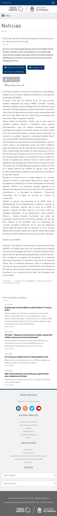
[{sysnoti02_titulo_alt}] (14, 85)
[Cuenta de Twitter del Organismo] (31, 408)
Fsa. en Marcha (28, 281)
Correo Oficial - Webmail (28, 422)
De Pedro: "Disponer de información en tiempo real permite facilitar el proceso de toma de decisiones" (28, 336)
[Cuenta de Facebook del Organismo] (18, 408)
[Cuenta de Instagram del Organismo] (25, 408)
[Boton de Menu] (53, 3)
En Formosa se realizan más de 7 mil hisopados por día (26, 357)
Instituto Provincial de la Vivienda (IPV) (28, 459)
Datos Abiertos (28, 431)
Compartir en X (36, 67)
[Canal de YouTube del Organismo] (38, 408)
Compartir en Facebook (15, 67)
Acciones (11, 79)
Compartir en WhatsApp (15, 72)
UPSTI (28, 438)
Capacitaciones (28, 453)
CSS (37, 502)
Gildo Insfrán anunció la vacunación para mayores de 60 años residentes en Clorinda (27, 374)
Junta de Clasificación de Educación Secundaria (28, 456)
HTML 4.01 (44, 502)
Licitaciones (28, 450)
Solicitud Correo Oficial (28, 425)
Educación (28, 462)
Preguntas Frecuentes (28, 435)
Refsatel (28, 428)
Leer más (8, 326)
